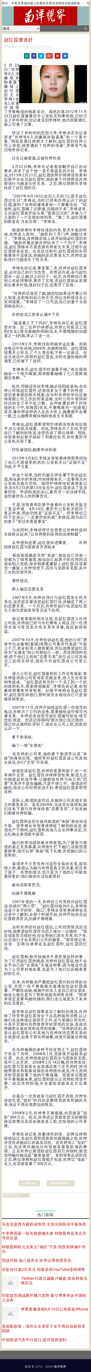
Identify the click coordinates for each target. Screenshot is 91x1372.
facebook (11, 1195)
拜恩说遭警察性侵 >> (61, 1183)
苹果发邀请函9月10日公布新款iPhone (54, 1309)
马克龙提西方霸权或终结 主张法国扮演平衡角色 (44, 1224)
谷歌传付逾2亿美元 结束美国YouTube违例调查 (43, 1269)
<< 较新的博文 (29, 1183)
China (47, 46)
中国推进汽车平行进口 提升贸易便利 (34, 1340)
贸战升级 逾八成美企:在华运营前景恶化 (37, 1260)
